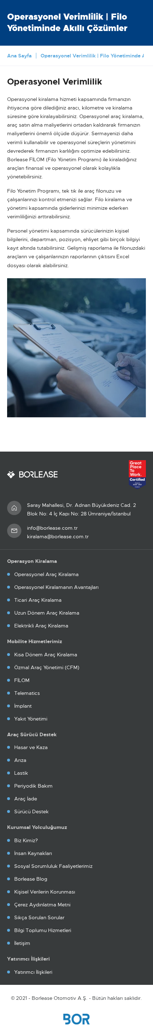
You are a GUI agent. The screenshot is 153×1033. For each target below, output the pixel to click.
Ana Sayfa (19, 55)
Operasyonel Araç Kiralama (46, 574)
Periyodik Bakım (33, 786)
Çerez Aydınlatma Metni (42, 904)
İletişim (22, 943)
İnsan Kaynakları (33, 853)
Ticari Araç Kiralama (38, 600)
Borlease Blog (30, 879)
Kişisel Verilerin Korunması (44, 892)
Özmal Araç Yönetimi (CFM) (46, 667)
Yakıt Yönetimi (30, 719)
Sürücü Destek (31, 811)
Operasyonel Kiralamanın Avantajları (56, 587)
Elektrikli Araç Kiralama (41, 625)
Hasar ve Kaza (31, 747)
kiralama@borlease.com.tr (58, 536)
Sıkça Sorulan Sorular (39, 917)
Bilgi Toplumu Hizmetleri (42, 930)
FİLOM (22, 680)
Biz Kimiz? (26, 840)
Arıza (20, 760)
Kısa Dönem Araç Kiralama (45, 654)
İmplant (23, 706)
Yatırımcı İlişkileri (33, 972)
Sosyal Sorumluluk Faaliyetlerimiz (53, 866)
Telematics (27, 693)
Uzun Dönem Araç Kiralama (46, 613)
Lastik (21, 773)
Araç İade (25, 798)
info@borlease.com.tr (52, 528)
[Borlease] (32, 474)
